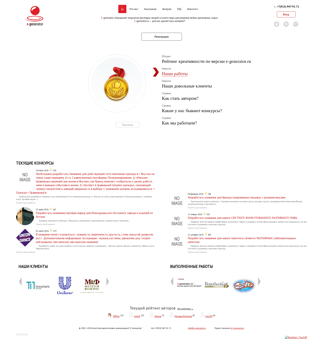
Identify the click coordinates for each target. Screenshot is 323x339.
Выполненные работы (191, 266)
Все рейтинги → (185, 308)
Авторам (166, 9)
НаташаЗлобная (183, 316)
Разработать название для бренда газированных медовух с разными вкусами (236, 197)
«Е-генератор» (237, 328)
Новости (191, 9)
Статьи (25, 334)
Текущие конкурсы (35, 163)
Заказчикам (150, 9)
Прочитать (127, 125)
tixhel (137, 316)
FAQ (179, 9)
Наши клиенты (33, 266)
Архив (19, 334)
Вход (286, 14)
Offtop (116, 316)
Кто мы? (134, 9)
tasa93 (209, 316)
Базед (158, 316)
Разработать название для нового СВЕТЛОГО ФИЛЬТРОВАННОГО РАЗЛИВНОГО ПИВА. (243, 218)
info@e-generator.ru (197, 328)
